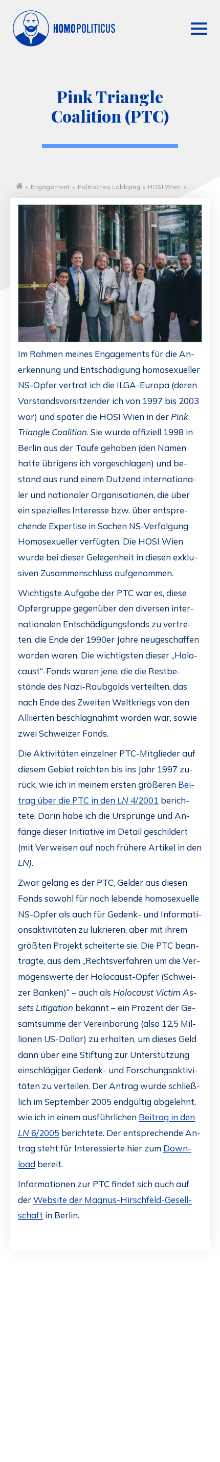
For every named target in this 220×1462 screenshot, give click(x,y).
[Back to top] (189, 1416)
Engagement (50, 187)
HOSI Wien (164, 187)
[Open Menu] (199, 28)
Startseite (19, 186)
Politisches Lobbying (109, 187)
